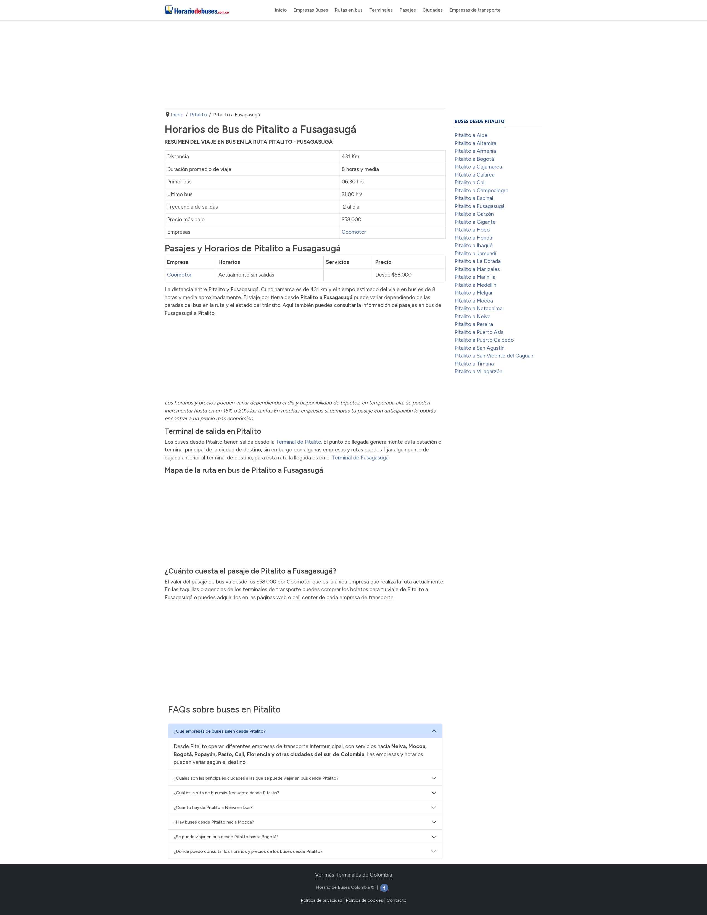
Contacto (397, 900)
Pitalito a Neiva (472, 316)
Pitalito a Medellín (475, 285)
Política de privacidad (321, 900)
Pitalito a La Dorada (478, 261)
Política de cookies (364, 900)
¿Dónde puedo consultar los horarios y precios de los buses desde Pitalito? (248, 851)
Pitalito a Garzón (474, 214)
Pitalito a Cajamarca (478, 167)
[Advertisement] (305, 64)
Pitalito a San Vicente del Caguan (494, 356)
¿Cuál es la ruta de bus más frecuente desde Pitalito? (226, 792)
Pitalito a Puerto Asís (479, 332)
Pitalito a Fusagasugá (480, 206)
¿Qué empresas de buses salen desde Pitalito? (220, 731)
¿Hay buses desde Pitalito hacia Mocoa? (214, 822)
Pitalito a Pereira (474, 324)
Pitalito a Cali (470, 182)
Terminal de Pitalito (298, 442)
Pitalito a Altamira (475, 143)
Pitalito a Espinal (474, 198)
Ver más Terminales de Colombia (353, 875)
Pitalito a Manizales (477, 269)
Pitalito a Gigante (475, 222)
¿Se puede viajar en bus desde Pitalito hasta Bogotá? (226, 836)
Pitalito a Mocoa (474, 301)
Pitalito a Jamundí (475, 253)
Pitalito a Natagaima (479, 308)
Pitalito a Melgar (474, 293)
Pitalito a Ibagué (474, 245)
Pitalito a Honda (473, 238)
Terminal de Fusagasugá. (360, 457)
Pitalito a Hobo (472, 230)
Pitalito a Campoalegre (481, 190)
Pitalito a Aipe (471, 135)
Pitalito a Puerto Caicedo (484, 340)
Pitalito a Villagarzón (478, 371)
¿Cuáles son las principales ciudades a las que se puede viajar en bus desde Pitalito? (256, 778)
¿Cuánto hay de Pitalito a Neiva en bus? (213, 807)
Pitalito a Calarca (475, 175)
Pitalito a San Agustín (480, 348)
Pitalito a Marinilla (475, 277)
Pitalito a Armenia (475, 151)
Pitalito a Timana (474, 364)
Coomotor (354, 232)
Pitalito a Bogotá (474, 159)
